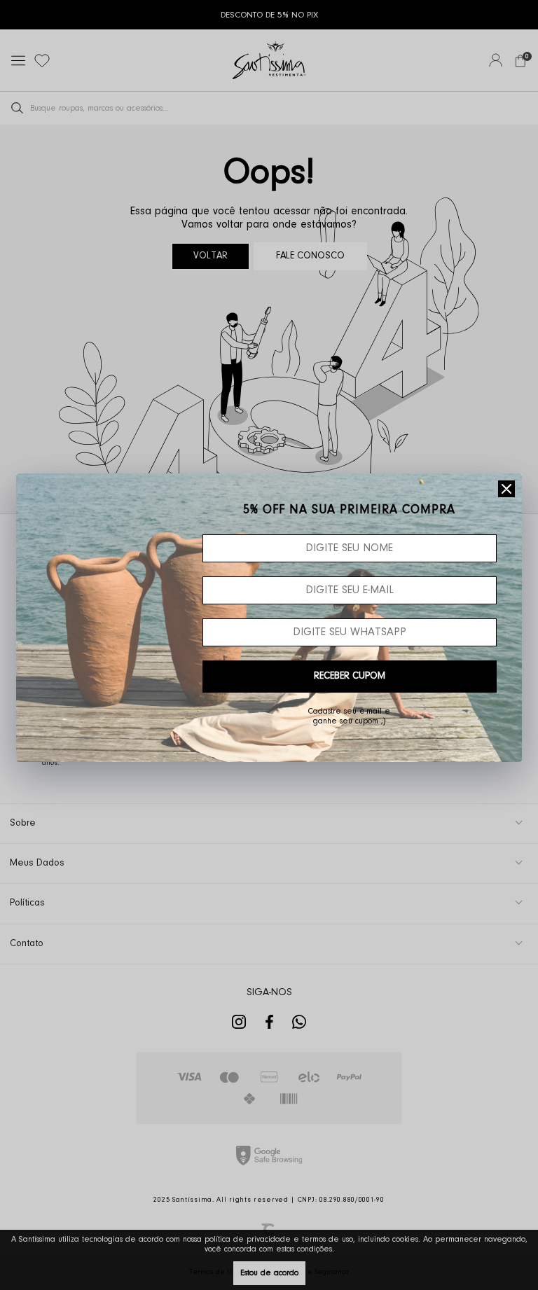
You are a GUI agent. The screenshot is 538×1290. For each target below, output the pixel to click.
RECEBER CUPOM (349, 676)
